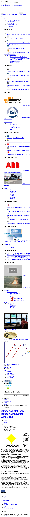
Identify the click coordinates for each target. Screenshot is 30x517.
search (3, 13)
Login (5, 506)
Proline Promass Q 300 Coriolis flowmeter (18, 34)
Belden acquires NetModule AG (15, 48)
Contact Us (10, 371)
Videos (12, 247)
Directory (6, 290)
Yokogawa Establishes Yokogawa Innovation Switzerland (13, 414)
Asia (11, 129)
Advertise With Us (8, 509)
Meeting (12, 195)
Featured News (11, 21)
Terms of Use (10, 374)
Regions (9, 123)
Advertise (9, 373)
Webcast (12, 198)
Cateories (9, 190)
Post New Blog (11, 303)
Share (3, 491)
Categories (13, 305)
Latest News (10, 23)
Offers (11, 296)
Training (12, 194)
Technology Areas (11, 55)
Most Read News (11, 26)
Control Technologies (9, 54)
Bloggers (12, 306)
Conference (13, 191)
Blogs (5, 302)
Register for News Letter (13, 20)
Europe (12, 126)
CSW (5, 370)
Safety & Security (14, 63)
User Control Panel (12, 292)
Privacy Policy (10, 376)
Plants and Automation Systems (18, 57)
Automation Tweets (12, 24)
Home (5, 19)
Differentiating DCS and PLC (11, 329)
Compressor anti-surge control (12, 364)
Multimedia (7, 244)
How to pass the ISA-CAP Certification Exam (16, 339)
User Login (10, 377)
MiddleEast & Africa (15, 128)
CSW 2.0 (8, 515)
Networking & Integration (16, 61)
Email (5, 422)
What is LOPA (7, 367)
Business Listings (15, 293)
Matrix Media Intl (5, 500)
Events (5, 188)
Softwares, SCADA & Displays (18, 60)
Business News (8, 122)
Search (5, 507)
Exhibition (12, 193)
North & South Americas (16, 125)
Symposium (13, 197)
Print (5, 420)
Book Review (13, 308)
